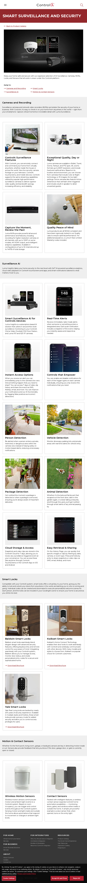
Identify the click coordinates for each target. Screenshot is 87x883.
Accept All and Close (59, 878)
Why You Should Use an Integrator (42, 839)
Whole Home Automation (11, 839)
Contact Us (7, 862)
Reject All (76, 878)
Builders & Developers (38, 843)
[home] (43, 5)
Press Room (62, 848)
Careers (5, 860)
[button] (5, 5)
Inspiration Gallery (64, 845)
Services (5, 841)
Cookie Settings (9, 878)
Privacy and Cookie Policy (26, 874)
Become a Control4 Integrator (40, 845)
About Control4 (8, 857)
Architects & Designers (38, 841)
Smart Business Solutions (11, 847)
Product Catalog (63, 839)
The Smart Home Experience (67, 841)
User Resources (62, 843)
